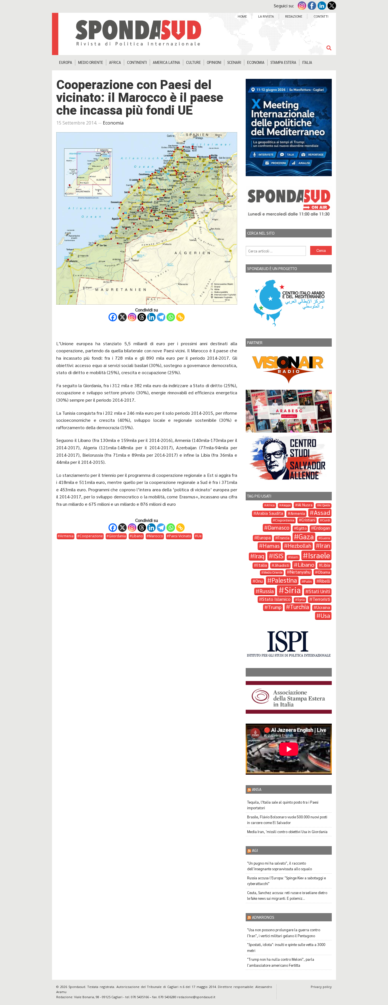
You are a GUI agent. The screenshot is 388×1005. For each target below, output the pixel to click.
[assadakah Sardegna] (289, 697)
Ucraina (323, 607)
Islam (294, 557)
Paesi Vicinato (180, 536)
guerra (325, 538)
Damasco (278, 527)
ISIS (278, 556)
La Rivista (266, 16)
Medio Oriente (90, 62)
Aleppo (286, 505)
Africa (115, 62)
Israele (319, 555)
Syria (301, 599)
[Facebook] (113, 317)
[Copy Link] (180, 317)
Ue (199, 536)
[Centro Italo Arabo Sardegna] (288, 302)
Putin (308, 581)
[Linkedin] (151, 317)
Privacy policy (321, 987)
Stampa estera (283, 62)
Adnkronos (263, 917)
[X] (122, 317)
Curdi (326, 520)
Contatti (321, 16)
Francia (283, 538)
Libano (137, 536)
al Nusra (305, 504)
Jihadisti (281, 565)
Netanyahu (300, 572)
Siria (292, 590)
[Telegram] (161, 317)
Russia (266, 591)
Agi (255, 850)
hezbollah (299, 545)
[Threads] (141, 317)
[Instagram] (132, 317)
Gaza (306, 536)
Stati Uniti (319, 591)
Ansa (256, 789)
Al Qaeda (324, 505)
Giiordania (117, 536)
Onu (259, 580)
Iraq (259, 556)
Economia (255, 62)
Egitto (301, 528)
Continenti (137, 62)
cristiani (308, 519)
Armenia (67, 536)
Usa (325, 615)
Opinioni (214, 62)
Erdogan (322, 528)
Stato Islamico (276, 599)
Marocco (156, 536)
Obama (324, 571)
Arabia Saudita (269, 513)
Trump (274, 607)
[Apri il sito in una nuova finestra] (289, 643)
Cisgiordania (284, 520)
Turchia (299, 606)
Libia (326, 565)
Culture (193, 62)
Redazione (293, 16)
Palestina (284, 580)
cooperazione (91, 536)
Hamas (271, 545)
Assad (322, 512)
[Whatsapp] (170, 317)
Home (242, 16)
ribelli (324, 580)
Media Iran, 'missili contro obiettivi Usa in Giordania (287, 831)
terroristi (321, 599)
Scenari (234, 62)
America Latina (166, 62)
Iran (325, 545)
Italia (307, 62)
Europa (65, 62)
